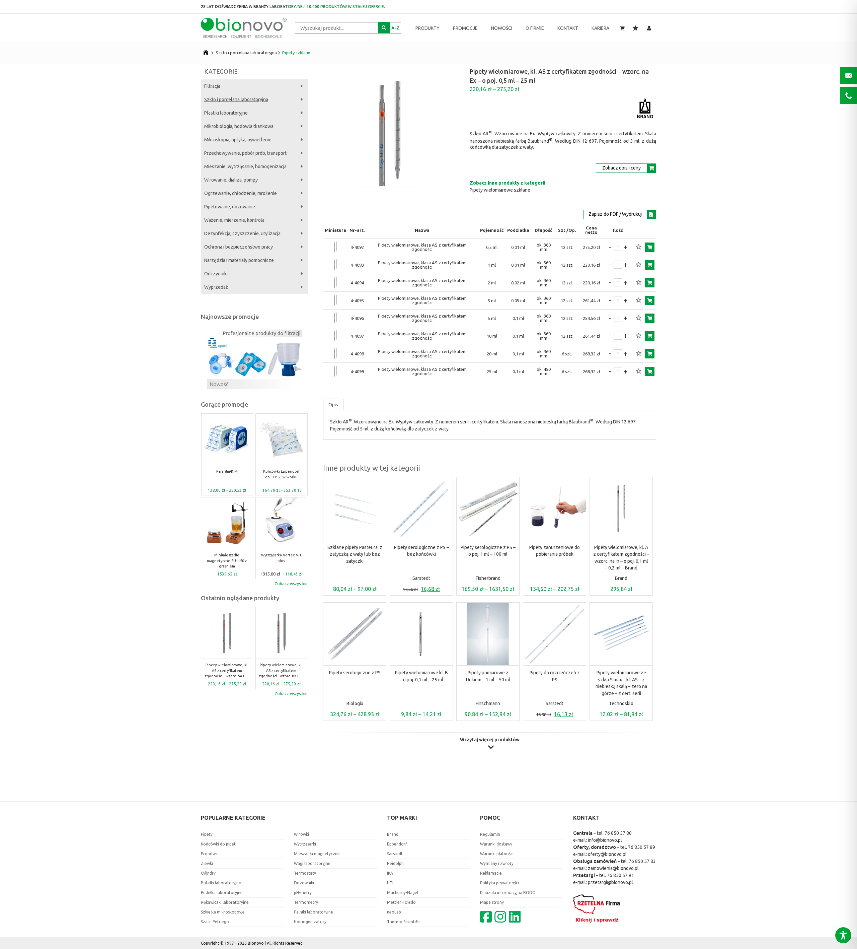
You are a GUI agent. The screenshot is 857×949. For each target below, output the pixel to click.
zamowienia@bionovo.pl (613, 868)
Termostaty (305, 873)
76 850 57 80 (618, 833)
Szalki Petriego (215, 922)
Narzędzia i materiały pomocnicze (239, 260)
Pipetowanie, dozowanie (229, 206)
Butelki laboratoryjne (221, 883)
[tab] (333, 405)
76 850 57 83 (642, 861)
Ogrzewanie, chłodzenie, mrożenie (240, 193)
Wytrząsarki (305, 844)
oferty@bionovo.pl (607, 854)
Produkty (427, 28)
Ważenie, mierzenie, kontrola (234, 220)
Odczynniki (216, 273)
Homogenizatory (310, 922)
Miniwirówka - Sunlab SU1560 (281, 474)
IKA (390, 873)
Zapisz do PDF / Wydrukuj (615, 214)
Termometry (306, 902)
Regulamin (490, 834)
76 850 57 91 (620, 875)
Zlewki (207, 863)
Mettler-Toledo (401, 902)
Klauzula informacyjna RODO (508, 892)
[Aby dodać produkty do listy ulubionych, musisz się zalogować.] (638, 247)
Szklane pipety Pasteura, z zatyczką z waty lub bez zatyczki (354, 554)
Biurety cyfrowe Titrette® (281, 558)
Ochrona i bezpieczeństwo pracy (238, 247)
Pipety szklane (296, 52)
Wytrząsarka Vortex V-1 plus (227, 558)
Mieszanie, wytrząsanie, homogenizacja (245, 166)
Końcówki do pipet (218, 844)
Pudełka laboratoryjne (222, 892)
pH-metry (303, 892)
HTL (390, 883)
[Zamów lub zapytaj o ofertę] (649, 247)
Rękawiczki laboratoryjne (225, 902)
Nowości (501, 28)
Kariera (600, 28)
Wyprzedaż (216, 287)
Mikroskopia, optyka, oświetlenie (237, 139)
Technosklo (621, 703)
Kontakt (567, 28)
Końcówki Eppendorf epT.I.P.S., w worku (227, 474)
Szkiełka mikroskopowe (223, 912)
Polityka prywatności (499, 883)
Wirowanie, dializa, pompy (231, 180)
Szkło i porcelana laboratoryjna (246, 52)
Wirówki (301, 834)
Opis (333, 404)
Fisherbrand (488, 578)
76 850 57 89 (641, 847)
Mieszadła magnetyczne (317, 854)
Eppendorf (397, 844)
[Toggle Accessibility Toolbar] (843, 935)
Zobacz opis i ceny (621, 168)
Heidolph (395, 863)
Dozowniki (304, 883)
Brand (621, 578)
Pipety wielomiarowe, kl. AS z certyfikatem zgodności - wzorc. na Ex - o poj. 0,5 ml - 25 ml (227, 671)
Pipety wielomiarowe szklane (500, 190)
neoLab (394, 912)
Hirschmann (488, 703)
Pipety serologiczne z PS (355, 672)
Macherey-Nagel (402, 892)
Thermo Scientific (403, 922)
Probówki (210, 854)
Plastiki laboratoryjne (226, 113)
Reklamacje (491, 873)
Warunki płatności (497, 854)
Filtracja (212, 86)
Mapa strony (492, 902)
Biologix (354, 703)
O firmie (535, 28)
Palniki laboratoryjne (313, 912)
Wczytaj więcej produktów (490, 739)
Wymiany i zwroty (497, 863)
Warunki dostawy (496, 844)
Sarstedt (421, 578)
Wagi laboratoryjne (312, 863)
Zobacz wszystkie (291, 584)
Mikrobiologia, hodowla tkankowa (239, 126)
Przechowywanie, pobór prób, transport (245, 153)
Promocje (465, 28)
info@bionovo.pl (605, 840)
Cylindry (208, 873)
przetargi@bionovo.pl (610, 882)
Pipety (207, 834)
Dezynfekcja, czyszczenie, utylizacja (242, 233)
